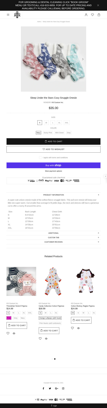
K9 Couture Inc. (17, 15)
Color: (53, 128)
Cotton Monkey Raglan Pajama (82, 306)
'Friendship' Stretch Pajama (17, 306)
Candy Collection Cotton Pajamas (51, 306)
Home (39, 21)
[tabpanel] (21, 302)
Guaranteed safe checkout (53, 177)
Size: (53, 117)
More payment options (53, 171)
